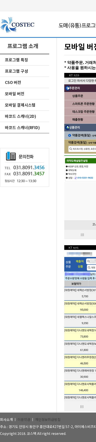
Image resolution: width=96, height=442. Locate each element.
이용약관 (23, 419)
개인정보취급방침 (48, 419)
